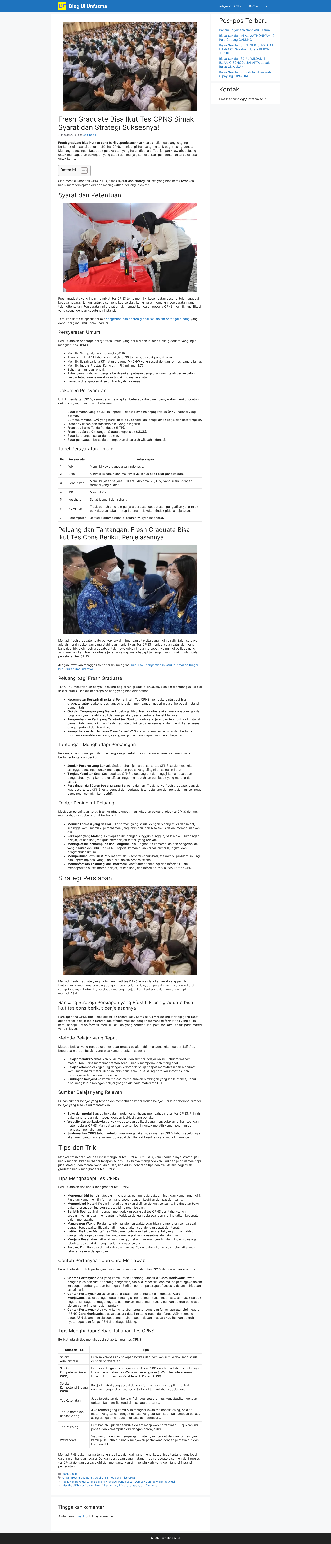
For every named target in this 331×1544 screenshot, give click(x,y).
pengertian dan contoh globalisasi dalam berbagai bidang (148, 319)
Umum (74, 1473)
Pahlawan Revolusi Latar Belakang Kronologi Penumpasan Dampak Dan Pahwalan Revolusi (118, 1481)
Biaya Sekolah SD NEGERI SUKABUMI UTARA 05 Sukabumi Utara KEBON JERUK (246, 49)
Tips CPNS (129, 1477)
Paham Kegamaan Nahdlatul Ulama (244, 30)
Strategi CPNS (100, 1477)
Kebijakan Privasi (230, 6)
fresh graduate (80, 1477)
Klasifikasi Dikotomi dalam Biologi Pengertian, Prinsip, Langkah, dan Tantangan (110, 1485)
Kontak (253, 6)
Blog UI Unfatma (88, 6)
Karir (65, 1473)
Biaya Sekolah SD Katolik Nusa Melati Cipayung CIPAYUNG (246, 74)
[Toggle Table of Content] (82, 170)
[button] (267, 6)
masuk (80, 1516)
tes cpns (115, 1477)
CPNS (66, 1477)
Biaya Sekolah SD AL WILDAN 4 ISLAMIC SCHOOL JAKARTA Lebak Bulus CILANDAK (244, 63)
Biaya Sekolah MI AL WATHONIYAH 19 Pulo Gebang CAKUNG (246, 38)
